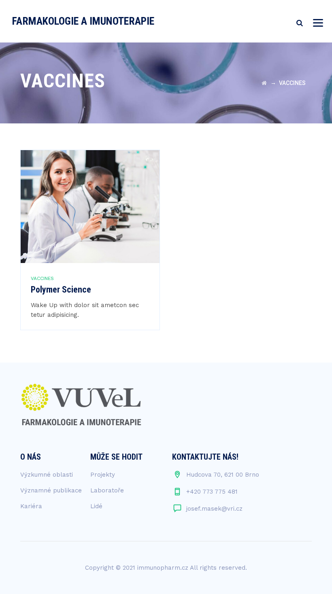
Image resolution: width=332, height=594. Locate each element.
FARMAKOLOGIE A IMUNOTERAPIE (83, 21)
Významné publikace (51, 490)
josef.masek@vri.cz (214, 508)
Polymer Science (61, 289)
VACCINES (42, 278)
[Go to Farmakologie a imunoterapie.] (264, 83)
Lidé (96, 506)
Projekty (102, 474)
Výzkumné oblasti (46, 474)
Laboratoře (107, 490)
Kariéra (31, 506)
